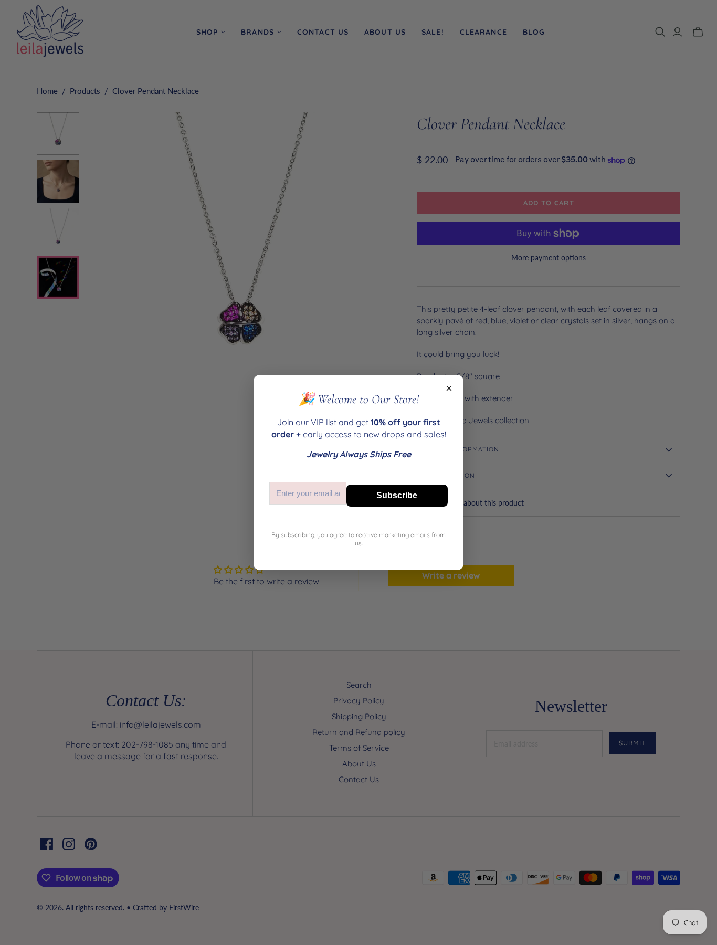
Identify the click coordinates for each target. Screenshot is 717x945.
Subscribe (396, 495)
